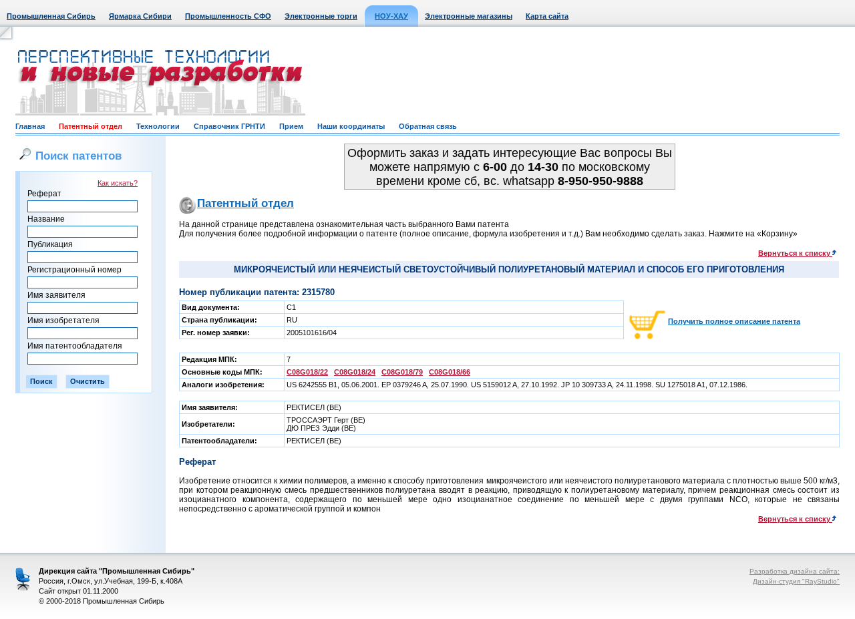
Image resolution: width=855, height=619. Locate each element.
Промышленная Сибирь (51, 16)
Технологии (158, 126)
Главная (30, 126)
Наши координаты (351, 126)
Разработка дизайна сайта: (794, 571)
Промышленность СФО (228, 16)
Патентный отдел (90, 126)
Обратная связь (428, 126)
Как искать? (118, 183)
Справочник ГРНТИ (229, 126)
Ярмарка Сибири (140, 16)
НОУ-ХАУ (391, 16)
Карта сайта (547, 16)
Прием (291, 126)
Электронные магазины (468, 16)
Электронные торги (321, 16)
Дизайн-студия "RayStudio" (796, 581)
